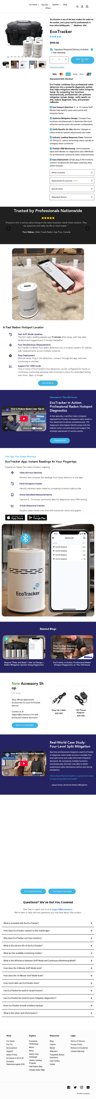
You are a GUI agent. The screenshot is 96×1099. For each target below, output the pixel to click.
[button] (55, 37)
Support (9, 1051)
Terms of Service (78, 1041)
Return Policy (11, 1055)
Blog (52, 1041)
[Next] (87, 228)
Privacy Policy (76, 1044)
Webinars (53, 1051)
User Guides (55, 1061)
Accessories (11, 1048)
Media (52, 1048)
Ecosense (86, 1093)
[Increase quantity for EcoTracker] (65, 59)
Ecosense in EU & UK (15, 1058)
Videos (53, 1044)
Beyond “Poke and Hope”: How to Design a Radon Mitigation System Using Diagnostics (24, 663)
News (31, 1051)
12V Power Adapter (81, 711)
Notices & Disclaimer (79, 1048)
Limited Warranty (77, 1051)
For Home (10, 1041)
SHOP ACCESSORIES (25, 725)
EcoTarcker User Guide (62, 891)
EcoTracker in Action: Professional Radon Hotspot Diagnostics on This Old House (72, 663)
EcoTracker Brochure (33, 891)
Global (52, 1064)
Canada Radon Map (37, 1070)
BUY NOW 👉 (48, 383)
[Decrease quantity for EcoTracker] (52, 59)
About (31, 1047)
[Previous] (8, 228)
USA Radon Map (35, 1066)
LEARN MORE (60, 440)
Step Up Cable (59, 710)
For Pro (9, 1044)
